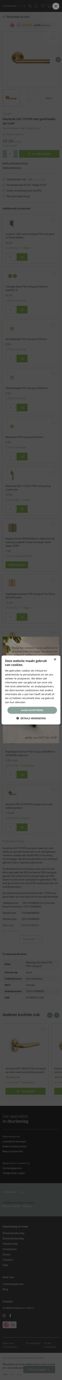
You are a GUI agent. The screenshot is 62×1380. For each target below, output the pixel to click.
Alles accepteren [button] (32, 710)
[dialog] (31, 690)
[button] (31, 718)
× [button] (55, 659)
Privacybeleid (34, 702)
